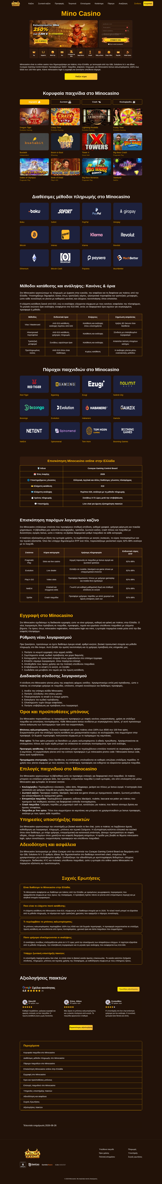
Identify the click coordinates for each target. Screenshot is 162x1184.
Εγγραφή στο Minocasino (34, 1074)
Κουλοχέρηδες (126, 102)
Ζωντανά (64, 102)
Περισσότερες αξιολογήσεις (81, 1027)
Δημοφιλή (33, 102)
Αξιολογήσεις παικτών (33, 1107)
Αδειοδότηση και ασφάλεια (35, 1096)
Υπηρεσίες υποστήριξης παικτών (37, 1091)
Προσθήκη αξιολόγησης (128, 989)
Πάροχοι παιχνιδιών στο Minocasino (39, 1063)
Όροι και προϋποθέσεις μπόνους (37, 1080)
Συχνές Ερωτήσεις (31, 1102)
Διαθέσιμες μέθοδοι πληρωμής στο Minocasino (43, 1058)
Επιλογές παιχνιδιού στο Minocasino (39, 1085)
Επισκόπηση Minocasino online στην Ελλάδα (43, 1069)
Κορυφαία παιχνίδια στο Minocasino (39, 1053)
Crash (94, 102)
